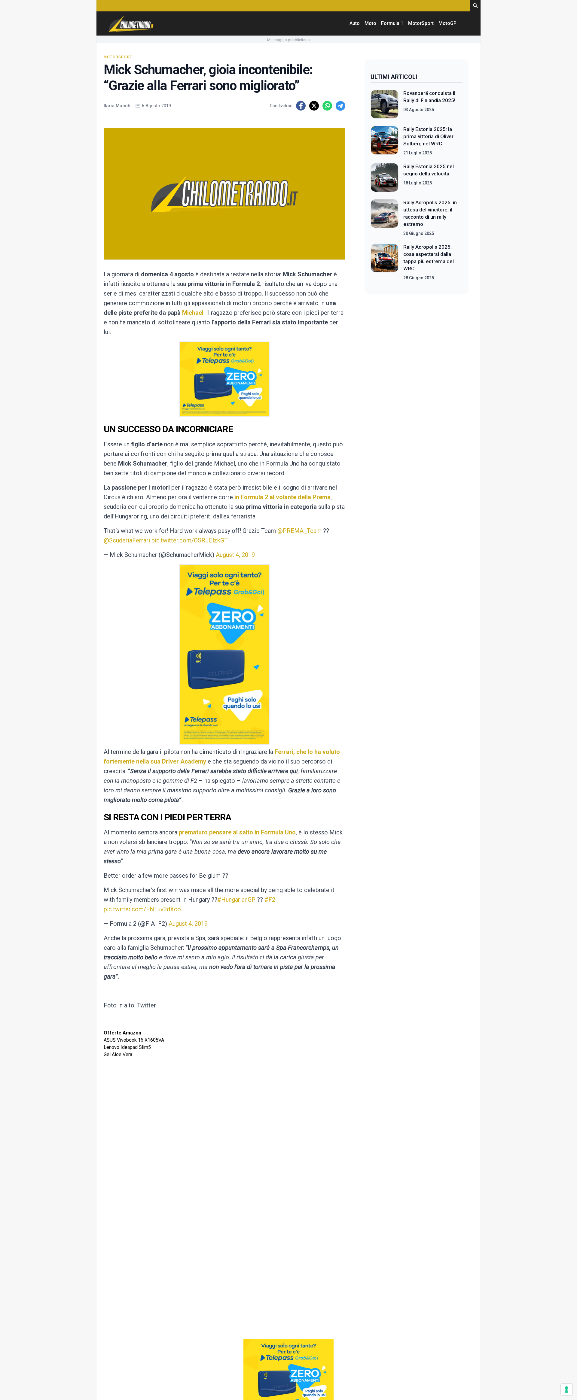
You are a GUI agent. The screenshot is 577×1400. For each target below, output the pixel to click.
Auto (355, 23)
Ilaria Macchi (118, 105)
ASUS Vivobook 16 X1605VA (134, 1040)
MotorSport (421, 23)
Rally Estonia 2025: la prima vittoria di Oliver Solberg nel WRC (428, 136)
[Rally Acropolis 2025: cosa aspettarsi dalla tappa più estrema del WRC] (384, 262)
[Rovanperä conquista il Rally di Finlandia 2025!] (384, 104)
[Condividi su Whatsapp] (327, 106)
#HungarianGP (236, 899)
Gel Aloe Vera (118, 1054)
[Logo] (131, 23)
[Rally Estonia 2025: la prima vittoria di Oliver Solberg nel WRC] (384, 141)
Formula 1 (392, 23)
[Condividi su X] (314, 106)
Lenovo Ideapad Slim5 (127, 1047)
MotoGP (447, 23)
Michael (192, 312)
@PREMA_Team (299, 530)
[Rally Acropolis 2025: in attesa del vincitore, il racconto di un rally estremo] (384, 217)
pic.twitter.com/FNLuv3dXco (142, 909)
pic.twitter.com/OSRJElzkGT (189, 540)
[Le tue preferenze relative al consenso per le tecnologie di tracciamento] (566, 1389)
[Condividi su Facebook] (301, 106)
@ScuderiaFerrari (127, 540)
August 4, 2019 (235, 554)
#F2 (269, 899)
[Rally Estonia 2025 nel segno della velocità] (384, 177)
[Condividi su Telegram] (340, 106)
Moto (370, 23)
